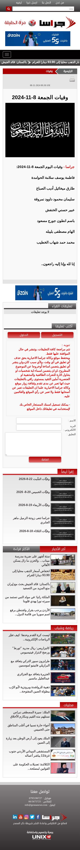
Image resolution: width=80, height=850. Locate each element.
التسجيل (57, 334)
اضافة (45, 459)
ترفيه (19, 3)
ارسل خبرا (31, 3)
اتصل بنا (46, 3)
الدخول (24, 334)
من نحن (60, 3)
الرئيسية (68, 71)
